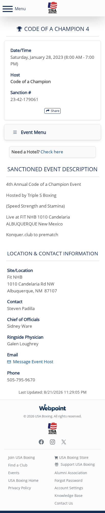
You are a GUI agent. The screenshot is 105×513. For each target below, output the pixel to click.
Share (54, 110)
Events (13, 472)
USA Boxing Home (23, 480)
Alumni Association (71, 472)
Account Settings (69, 487)
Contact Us (64, 503)
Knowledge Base (69, 495)
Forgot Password (69, 480)
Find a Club (18, 465)
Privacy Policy (19, 487)
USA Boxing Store (73, 457)
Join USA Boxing (21, 457)
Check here (52, 152)
